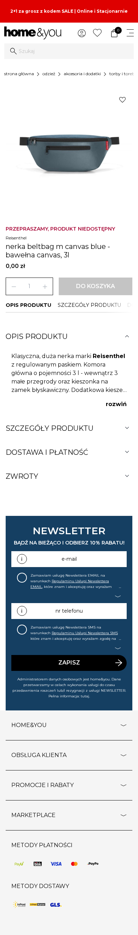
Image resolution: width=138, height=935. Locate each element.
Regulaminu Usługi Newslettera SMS (85, 633)
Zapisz (69, 662)
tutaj (85, 696)
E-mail (69, 559)
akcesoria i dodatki (82, 73)
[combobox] (69, 51)
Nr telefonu (69, 611)
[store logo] (32, 33)
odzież (48, 73)
